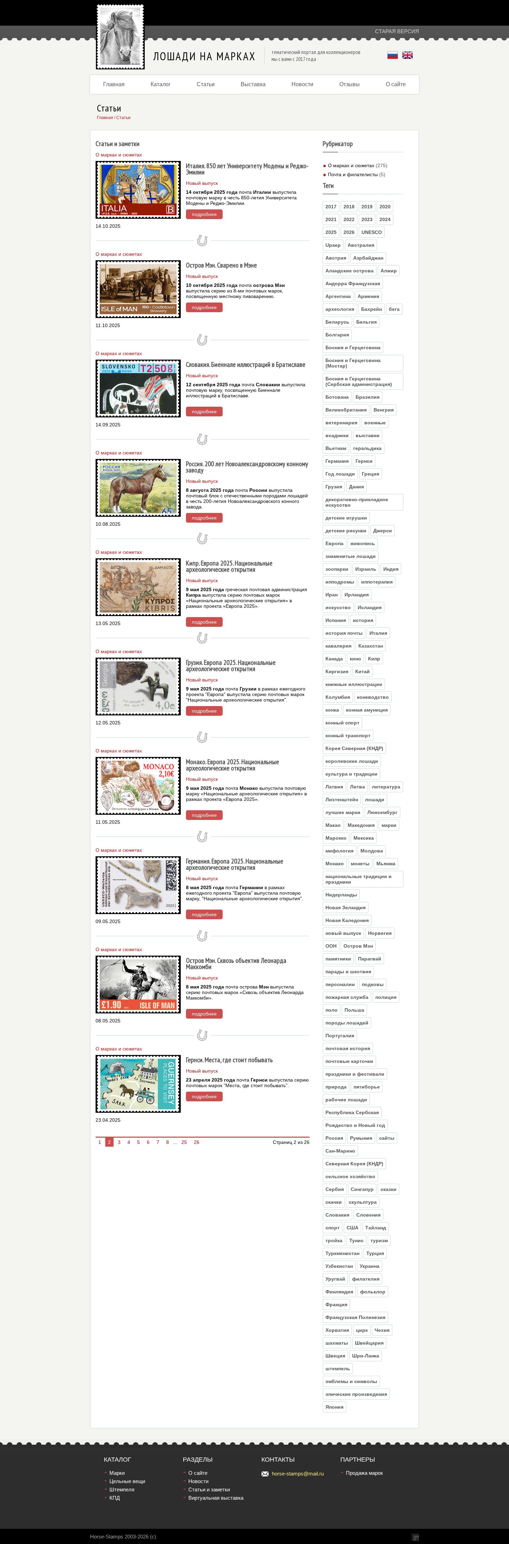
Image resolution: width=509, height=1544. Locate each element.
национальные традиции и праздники (358, 879)
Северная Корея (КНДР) (354, 1163)
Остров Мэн (358, 946)
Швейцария (369, 1343)
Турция (375, 1253)
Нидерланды (341, 894)
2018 (349, 206)
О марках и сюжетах (351, 165)
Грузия (333, 486)
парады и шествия (348, 971)
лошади (374, 799)
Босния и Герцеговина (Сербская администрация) (358, 381)
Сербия (334, 1189)
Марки (117, 1473)
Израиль (365, 569)
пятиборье (367, 1087)
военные (375, 422)
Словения (368, 1215)
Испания (335, 620)
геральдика (367, 448)
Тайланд (375, 1227)
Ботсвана (337, 397)
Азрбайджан (368, 258)
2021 (331, 219)
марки (389, 825)
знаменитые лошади (350, 556)
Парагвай (369, 958)
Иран (331, 594)
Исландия (370, 607)
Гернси (364, 461)
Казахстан (370, 646)
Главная (114, 84)
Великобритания (346, 410)
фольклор (372, 1291)
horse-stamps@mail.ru (298, 1474)
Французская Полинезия (355, 1317)
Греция (370, 474)
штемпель (337, 1368)
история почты (344, 633)
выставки (367, 435)
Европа (334, 543)
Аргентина (338, 296)
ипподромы (339, 582)
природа (336, 1087)
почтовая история (347, 1048)
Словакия (337, 1215)
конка (332, 710)
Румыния (361, 1138)
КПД (114, 1498)
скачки (333, 1202)
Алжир (389, 270)
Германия (337, 461)
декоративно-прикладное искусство (356, 502)
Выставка (253, 84)
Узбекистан (339, 1266)
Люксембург (382, 812)
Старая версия (397, 31)
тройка (333, 1240)
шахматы (336, 1343)
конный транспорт (347, 735)
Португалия (339, 1035)
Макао (333, 825)
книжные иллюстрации (353, 684)
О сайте (396, 84)
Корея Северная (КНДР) (354, 748)
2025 (331, 232)
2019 (367, 206)
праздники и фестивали (354, 1074)
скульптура (363, 1202)
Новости (302, 84)
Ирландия (357, 594)
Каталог (161, 84)
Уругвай (335, 1279)
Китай (362, 671)
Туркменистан (342, 1253)
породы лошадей (346, 1023)
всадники (337, 435)
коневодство (373, 697)
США (352, 1227)
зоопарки (336, 569)
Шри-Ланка (365, 1355)
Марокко (336, 838)
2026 (349, 232)
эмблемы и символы (351, 1381)
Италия (378, 633)
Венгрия (384, 410)
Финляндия (339, 1291)
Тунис (356, 1240)
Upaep (333, 245)
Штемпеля (121, 1489)
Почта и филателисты (353, 174)
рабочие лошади (346, 1099)
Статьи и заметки (209, 1489)
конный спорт (342, 722)
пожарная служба (346, 997)
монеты (360, 863)
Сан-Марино (340, 1151)
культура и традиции (351, 774)
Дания (356, 486)
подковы (373, 984)
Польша (354, 1010)
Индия (391, 569)
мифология (339, 851)
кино (355, 658)
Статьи (206, 84)
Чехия (382, 1330)
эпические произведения (356, 1394)
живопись (362, 543)
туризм (379, 1240)
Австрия (335, 258)
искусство (338, 607)
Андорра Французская (352, 283)
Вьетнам (335, 448)
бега (394, 309)
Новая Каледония (347, 920)
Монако (334, 863)
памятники (338, 958)
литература (386, 786)
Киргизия (336, 671)
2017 (331, 206)
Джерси (382, 530)
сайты (386, 1138)
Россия (334, 1138)
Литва (357, 786)
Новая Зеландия (345, 907)
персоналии (340, 984)
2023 (367, 219)
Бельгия (366, 322)
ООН (331, 946)
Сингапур (362, 1189)
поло (331, 1010)
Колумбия (337, 697)
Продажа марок (364, 1473)
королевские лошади (351, 761)
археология (339, 309)
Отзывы (349, 84)
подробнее (204, 214)
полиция (385, 997)
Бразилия (367, 397)
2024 (385, 219)
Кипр (374, 658)
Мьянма (385, 863)
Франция (336, 1304)
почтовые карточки (349, 1061)
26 (196, 1142)
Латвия (334, 786)
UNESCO (371, 232)
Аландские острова (349, 270)
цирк (362, 1330)
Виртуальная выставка (215, 1498)
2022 (349, 219)
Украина (369, 1266)
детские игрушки (346, 518)
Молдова (371, 851)
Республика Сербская (352, 1112)
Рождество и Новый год (355, 1125)
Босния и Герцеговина (353, 347)
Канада (334, 658)
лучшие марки (342, 812)
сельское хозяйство (350, 1176)
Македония (361, 825)
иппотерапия (377, 582)
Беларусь (337, 322)
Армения (368, 296)
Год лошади (340, 474)
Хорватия (337, 1330)
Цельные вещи (127, 1481)
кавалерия (338, 646)
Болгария (337, 334)
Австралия (361, 245)
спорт (332, 1227)
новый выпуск (343, 933)
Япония (334, 1407)
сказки (388, 1189)
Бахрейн (371, 309)
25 (184, 1142)
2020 (385, 206)
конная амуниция (367, 710)
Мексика (364, 838)
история (363, 620)
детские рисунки (345, 530)
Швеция (335, 1355)
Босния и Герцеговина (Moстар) (353, 363)
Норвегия (380, 933)
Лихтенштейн (341, 799)
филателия (365, 1279)
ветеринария (341, 422)
